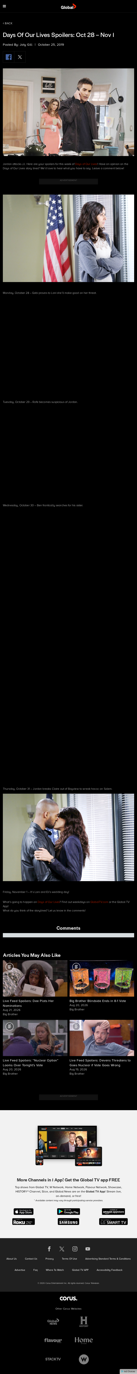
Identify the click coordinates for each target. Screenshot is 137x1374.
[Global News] (53, 1321)
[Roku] (23, 1221)
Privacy (49, 1258)
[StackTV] (53, 1359)
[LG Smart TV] (113, 1221)
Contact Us (31, 1258)
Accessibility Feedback (109, 1270)
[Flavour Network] (53, 1340)
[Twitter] (20, 57)
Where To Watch (55, 1270)
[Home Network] (84, 1340)
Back (8, 23)
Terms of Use (69, 1258)
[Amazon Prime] (113, 1211)
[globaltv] (68, 6)
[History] (84, 1321)
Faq (35, 1270)
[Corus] (68, 1298)
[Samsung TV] (68, 1221)
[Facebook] (8, 57)
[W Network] (84, 1359)
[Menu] (4, 6)
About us (11, 1258)
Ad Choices (129, 1371)
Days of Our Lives (86, 164)
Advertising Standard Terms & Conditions (108, 1258)
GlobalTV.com (99, 902)
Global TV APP (80, 1270)
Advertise (20, 1270)
